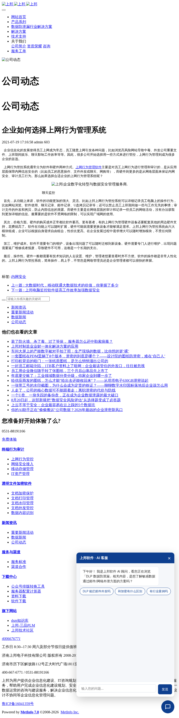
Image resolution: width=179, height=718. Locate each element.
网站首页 (18, 17)
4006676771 (11, 639)
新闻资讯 (18, 307)
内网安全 (18, 277)
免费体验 (9, 439)
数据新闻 (18, 317)
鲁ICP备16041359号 (18, 704)
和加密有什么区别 (130, 591)
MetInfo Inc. (70, 712)
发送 (165, 689)
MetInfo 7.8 (30, 712)
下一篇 (55, 290)
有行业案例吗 (159, 591)
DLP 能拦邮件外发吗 (96, 591)
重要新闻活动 (22, 312)
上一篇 (64, 285)
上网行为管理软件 (89, 167)
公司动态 (18, 322)
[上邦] (89, 4)
